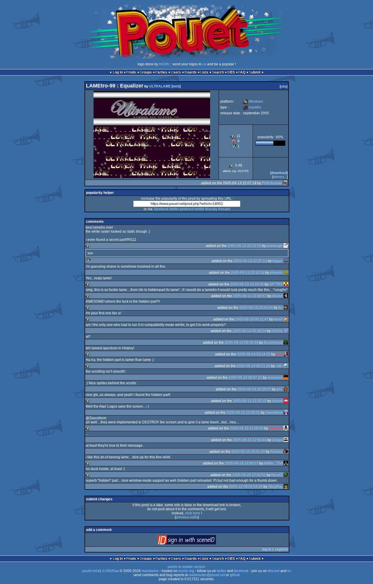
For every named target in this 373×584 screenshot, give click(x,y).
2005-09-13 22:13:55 (244, 246)
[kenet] (286, 319)
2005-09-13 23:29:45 (247, 284)
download (279, 173)
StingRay (275, 487)
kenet (278, 319)
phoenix (276, 273)
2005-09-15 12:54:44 (249, 440)
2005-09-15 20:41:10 (248, 452)
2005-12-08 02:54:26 (246, 487)
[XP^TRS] (286, 284)
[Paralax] (286, 452)
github (235, 575)
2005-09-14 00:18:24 (249, 331)
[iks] (286, 308)
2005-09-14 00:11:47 (251, 319)
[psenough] (286, 246)
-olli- (279, 366)
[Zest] (286, 354)
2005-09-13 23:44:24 (256, 308)
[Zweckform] (286, 413)
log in (266, 549)
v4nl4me (276, 428)
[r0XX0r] (286, 331)
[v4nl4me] (286, 428)
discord (273, 571)
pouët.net (89, 571)
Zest (279, 354)
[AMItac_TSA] (286, 463)
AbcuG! (277, 475)
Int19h (164, 64)
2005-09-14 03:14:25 (253, 354)
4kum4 (277, 296)
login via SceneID (196, 541)
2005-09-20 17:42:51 (249, 475)
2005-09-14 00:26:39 (241, 343)
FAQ (241, 72)
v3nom (277, 401)
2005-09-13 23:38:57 (249, 296)
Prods (131, 72)
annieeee (275, 378)
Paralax (276, 452)
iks (280, 308)
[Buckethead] (286, 343)
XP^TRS (276, 284)
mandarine (150, 571)
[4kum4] (286, 296)
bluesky (211, 209)
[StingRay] (286, 487)
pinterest (186, 209)
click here (192, 513)
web (176, 86)
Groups (146, 72)
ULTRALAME (160, 86)
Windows (253, 101)
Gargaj (277, 440)
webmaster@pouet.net (207, 575)
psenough (275, 246)
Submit (255, 72)
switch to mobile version (186, 567)
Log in (118, 72)
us (204, 64)
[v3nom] (286, 401)
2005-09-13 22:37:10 (250, 261)
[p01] (286, 389)
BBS (231, 72)
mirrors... (280, 177)
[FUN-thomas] (285, 183)
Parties (161, 72)
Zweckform (274, 413)
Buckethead (273, 343)
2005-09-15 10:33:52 (243, 413)
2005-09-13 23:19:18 (247, 273)
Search (218, 72)
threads (224, 209)
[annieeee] (286, 378)
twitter (174, 209)
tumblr (199, 209)
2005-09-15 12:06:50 (246, 428)
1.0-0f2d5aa (109, 571)
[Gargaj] (286, 440)
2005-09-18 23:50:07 (241, 463)
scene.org (186, 571)
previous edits (187, 517)
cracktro (252, 107)
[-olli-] (286, 366)
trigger (277, 261)
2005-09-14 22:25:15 (249, 401)
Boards (190, 72)
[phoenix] (286, 273)
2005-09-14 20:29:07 (254, 389)
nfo (283, 87)
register (281, 549)
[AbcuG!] (286, 475)
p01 (280, 389)
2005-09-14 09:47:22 (245, 378)
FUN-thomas (272, 183)
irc (289, 571)
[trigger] (286, 261)
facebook (161, 209)
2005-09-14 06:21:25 (253, 366)
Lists (204, 72)
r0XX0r (277, 331)
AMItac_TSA (273, 463)
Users (176, 72)
